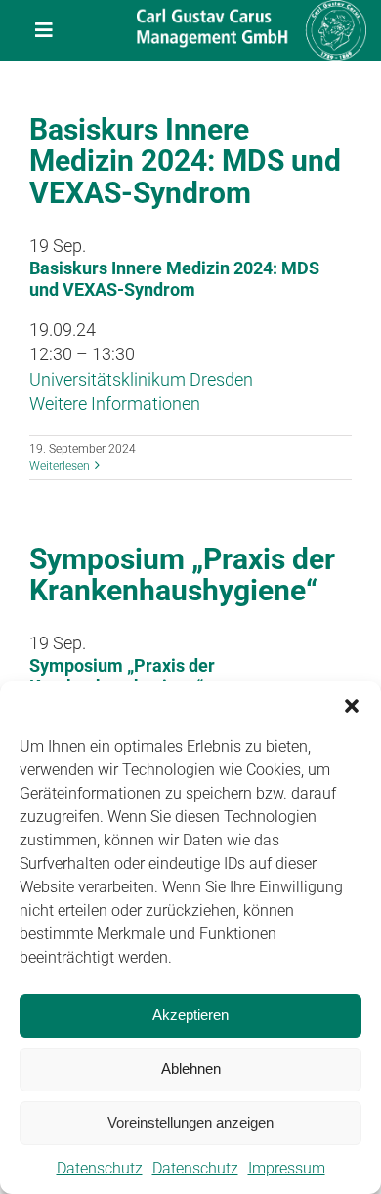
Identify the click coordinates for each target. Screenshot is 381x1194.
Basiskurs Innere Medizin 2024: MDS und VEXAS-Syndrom (185, 161)
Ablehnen (191, 1068)
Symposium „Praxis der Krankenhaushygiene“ (182, 574)
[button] (351, 706)
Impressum (286, 1168)
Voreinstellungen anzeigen (190, 1122)
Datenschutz (100, 1168)
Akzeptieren (190, 1015)
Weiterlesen (59, 466)
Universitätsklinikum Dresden (141, 379)
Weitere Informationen (114, 403)
